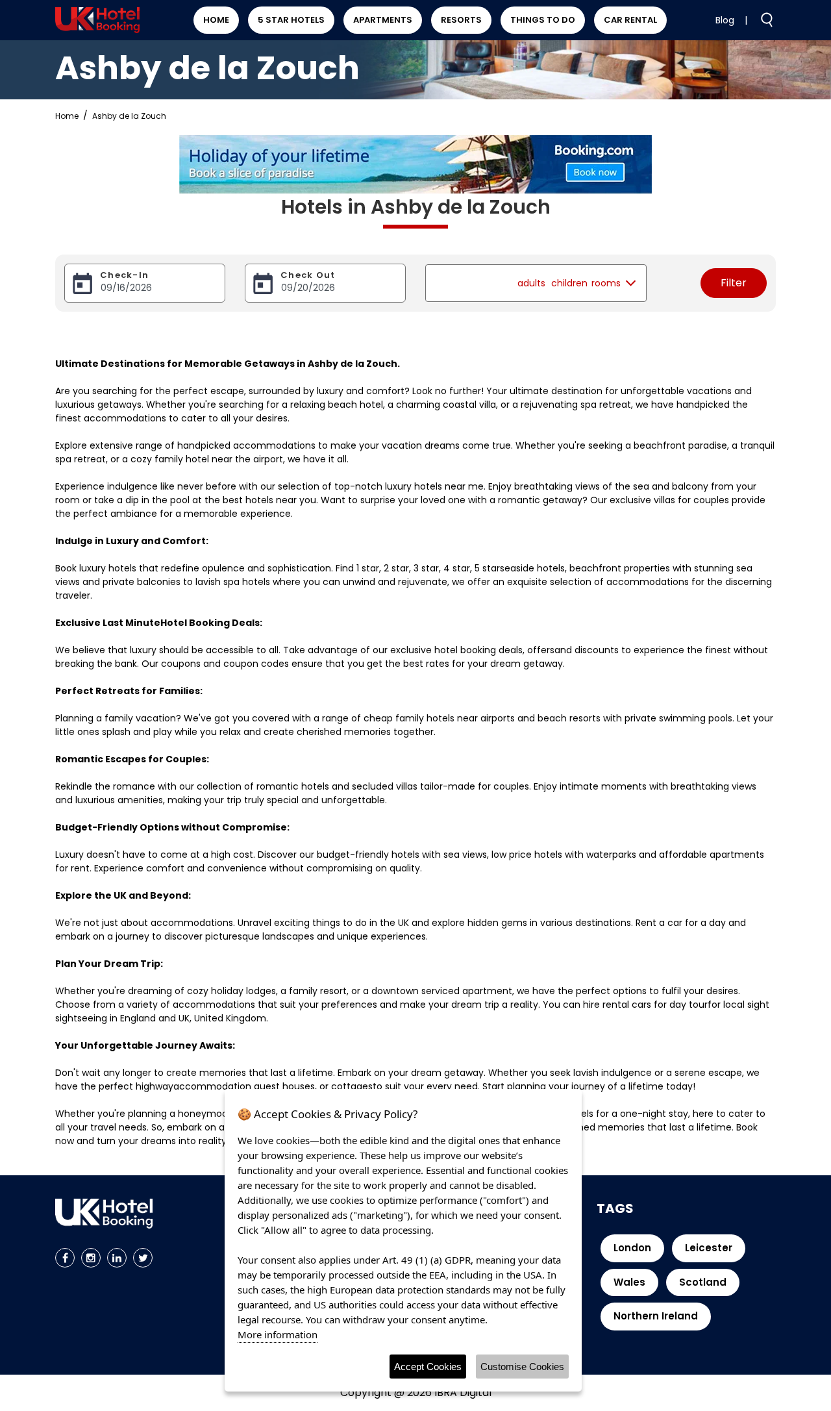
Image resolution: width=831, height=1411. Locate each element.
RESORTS (461, 20)
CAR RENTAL (630, 20)
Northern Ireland (656, 1316)
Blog (724, 20)
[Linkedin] (117, 1257)
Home (67, 115)
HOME (216, 20)
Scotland (702, 1282)
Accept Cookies (428, 1366)
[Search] (761, 19)
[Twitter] (143, 1257)
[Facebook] (65, 1257)
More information (277, 1334)
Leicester (708, 1248)
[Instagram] (91, 1257)
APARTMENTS (382, 20)
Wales (629, 1282)
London (632, 1248)
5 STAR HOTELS (291, 20)
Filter (734, 282)
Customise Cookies (522, 1366)
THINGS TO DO (542, 20)
